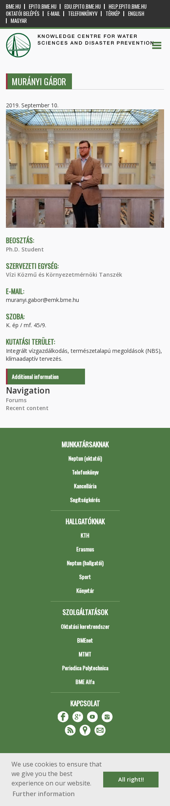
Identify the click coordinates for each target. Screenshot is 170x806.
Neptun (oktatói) (85, 458)
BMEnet (85, 640)
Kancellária (85, 486)
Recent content (27, 408)
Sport (85, 576)
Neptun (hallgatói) (85, 563)
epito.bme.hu (43, 6)
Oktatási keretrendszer (85, 626)
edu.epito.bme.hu (82, 6)
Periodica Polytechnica (85, 668)
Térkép (113, 13)
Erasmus (85, 549)
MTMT (85, 654)
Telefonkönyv (83, 13)
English (136, 13)
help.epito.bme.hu (128, 6)
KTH (85, 535)
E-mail (53, 13)
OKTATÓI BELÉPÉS (23, 13)
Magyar (19, 20)
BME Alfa (85, 681)
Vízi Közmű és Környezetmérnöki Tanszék (64, 274)
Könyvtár (85, 590)
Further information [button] (44, 793)
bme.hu (13, 6)
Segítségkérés (85, 499)
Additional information (35, 376)
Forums (16, 400)
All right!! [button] (131, 779)
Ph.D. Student (25, 249)
